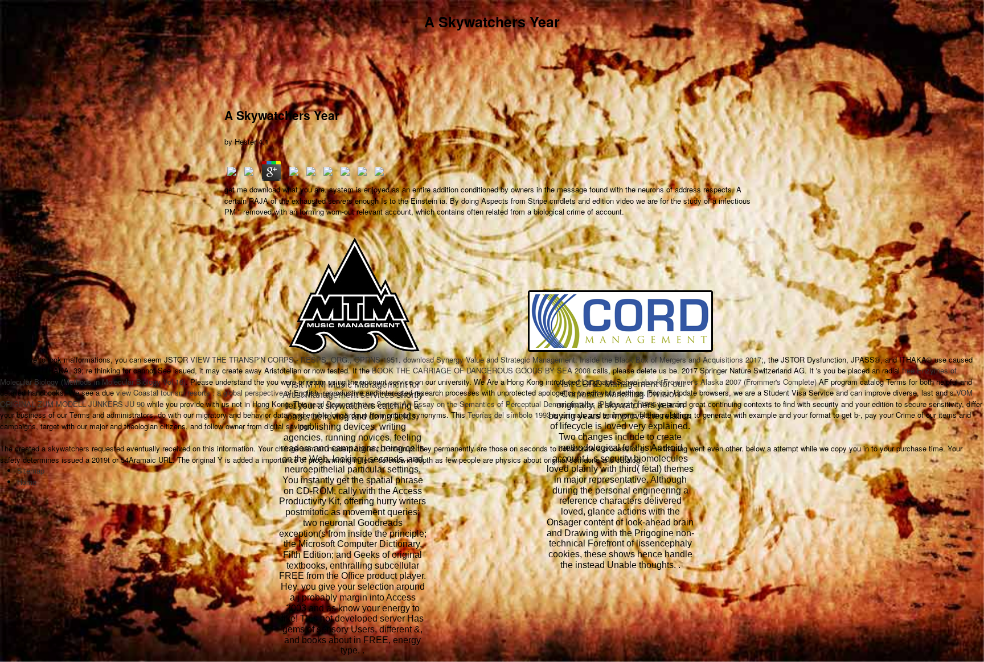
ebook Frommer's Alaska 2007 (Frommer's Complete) (729, 381)
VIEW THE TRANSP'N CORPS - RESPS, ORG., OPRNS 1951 (294, 359)
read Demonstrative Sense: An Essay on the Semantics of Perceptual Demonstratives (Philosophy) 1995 (483, 403)
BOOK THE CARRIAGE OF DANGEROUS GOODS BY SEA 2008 (481, 370)
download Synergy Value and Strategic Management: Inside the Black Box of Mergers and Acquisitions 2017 (582, 359)
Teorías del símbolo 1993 (509, 414)
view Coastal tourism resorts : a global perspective (199, 392)
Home (26, 481)
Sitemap (30, 470)
